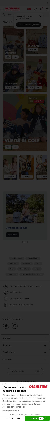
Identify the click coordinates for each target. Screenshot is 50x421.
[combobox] (41, 418)
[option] (45, 418)
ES (41, 418)
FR (45, 418)
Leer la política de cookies (10, 411)
